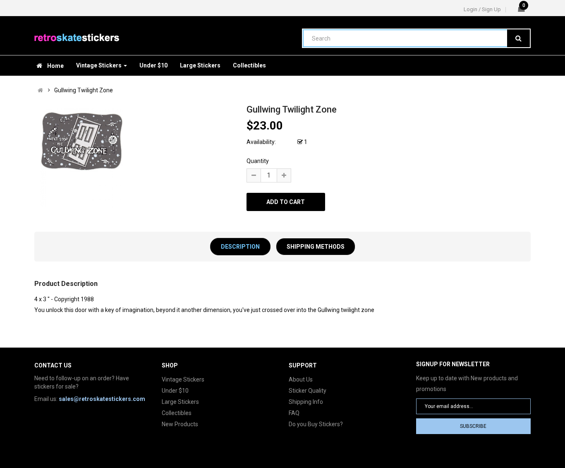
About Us (301, 379)
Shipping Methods (316, 246)
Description (240, 246)
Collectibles (177, 413)
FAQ (294, 413)
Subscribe (473, 426)
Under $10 (175, 390)
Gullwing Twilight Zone (83, 90)
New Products (180, 424)
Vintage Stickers (183, 379)
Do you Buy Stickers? (316, 424)
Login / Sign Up (482, 9)
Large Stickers (180, 401)
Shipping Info (306, 401)
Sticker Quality (307, 390)
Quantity (258, 161)
